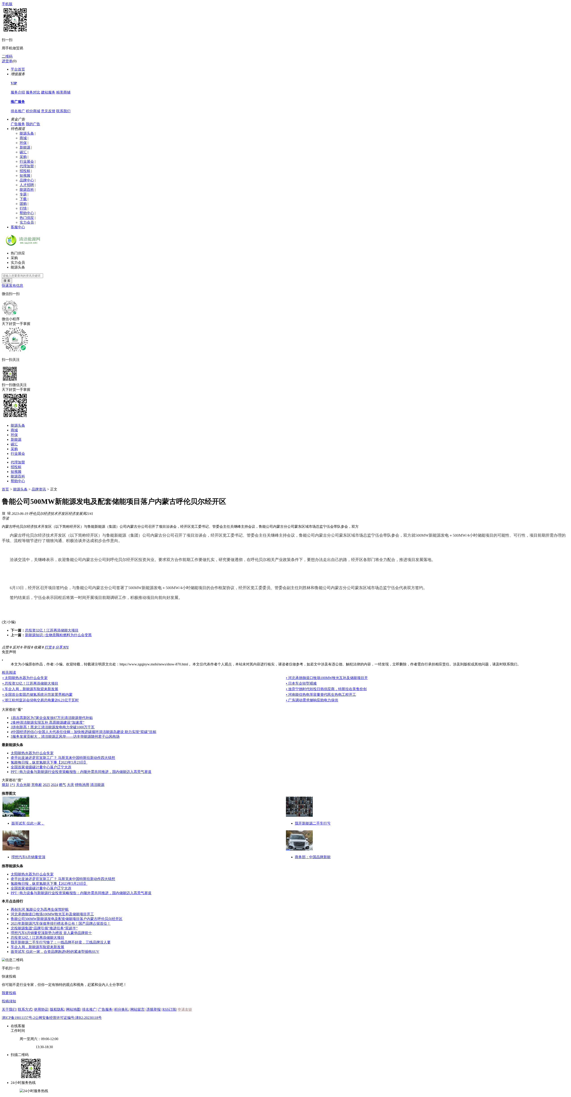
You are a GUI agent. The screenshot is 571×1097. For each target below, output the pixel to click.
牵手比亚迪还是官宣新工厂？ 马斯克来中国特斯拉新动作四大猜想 (63, 758)
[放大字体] (3, 513)
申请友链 (185, 1009)
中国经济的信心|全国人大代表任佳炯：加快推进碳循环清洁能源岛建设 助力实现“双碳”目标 (83, 732)
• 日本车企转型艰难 (301, 683)
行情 (23, 208)
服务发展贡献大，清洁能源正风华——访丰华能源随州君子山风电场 (65, 736)
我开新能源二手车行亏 (313, 823)
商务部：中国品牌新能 (313, 857)
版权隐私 (57, 1009)
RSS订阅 (169, 1009)
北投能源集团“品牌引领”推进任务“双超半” (44, 928)
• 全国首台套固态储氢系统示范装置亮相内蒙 (37, 694)
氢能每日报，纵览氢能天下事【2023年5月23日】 (49, 762)
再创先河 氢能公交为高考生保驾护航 (40, 909)
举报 (28, 647)
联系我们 (63, 111)
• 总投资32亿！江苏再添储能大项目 (30, 683)
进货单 (7, 61)
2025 (46, 785)
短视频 (25, 175)
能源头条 (27, 133)
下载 (23, 199)
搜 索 (7, 280)
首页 (5, 489)
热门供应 (27, 218)
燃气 (62, 785)
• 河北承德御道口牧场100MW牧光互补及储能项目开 (327, 678)
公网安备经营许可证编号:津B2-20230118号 (68, 1018)
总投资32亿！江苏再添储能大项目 (52, 630)
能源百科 (27, 189)
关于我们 (9, 1009)
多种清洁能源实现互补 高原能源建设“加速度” (47, 722)
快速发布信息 (12, 285)
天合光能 (23, 785)
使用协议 (41, 1009)
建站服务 (48, 92)
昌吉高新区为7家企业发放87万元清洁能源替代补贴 (52, 718)
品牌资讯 (39, 489)
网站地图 (73, 1009)
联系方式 (25, 1009)
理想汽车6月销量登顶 (28, 857)
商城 (23, 138)
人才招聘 (27, 185)
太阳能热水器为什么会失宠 (32, 753)
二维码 (7, 56)
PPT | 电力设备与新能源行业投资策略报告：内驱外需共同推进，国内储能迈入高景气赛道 (81, 772)
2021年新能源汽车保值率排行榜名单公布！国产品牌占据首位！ (61, 923)
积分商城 (33, 111)
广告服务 (18, 124)
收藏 (39, 647)
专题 (23, 194)
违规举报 (153, 1009)
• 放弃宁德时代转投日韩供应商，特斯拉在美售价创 (326, 689)
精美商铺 (63, 92)
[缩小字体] (9, 513)
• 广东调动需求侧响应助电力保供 (312, 700)
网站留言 (137, 1009)
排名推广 (18, 111)
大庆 (70, 785)
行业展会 (27, 161)
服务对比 (33, 92)
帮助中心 (27, 213)
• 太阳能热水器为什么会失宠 (25, 678)
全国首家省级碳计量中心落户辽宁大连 (41, 767)
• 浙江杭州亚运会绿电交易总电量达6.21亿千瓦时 (40, 700)
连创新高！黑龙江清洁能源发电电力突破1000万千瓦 (53, 727)
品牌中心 (27, 180)
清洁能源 (97, 785)
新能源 (25, 147)
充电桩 (36, 785)
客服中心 (18, 227)
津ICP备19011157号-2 (18, 1018)
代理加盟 (27, 166)
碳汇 (23, 152)
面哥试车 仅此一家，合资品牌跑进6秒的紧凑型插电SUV (55, 952)
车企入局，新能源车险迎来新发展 (37, 947)
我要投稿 (9, 993)
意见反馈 (48, 111)
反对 (17, 647)
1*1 (12, 785)
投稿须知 (9, 1001)
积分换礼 (121, 1009)
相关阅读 (9, 672)
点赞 (7, 647)
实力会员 (27, 222)
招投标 (25, 171)
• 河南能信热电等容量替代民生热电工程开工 (321, 694)
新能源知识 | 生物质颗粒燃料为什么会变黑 (58, 635)
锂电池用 (82, 785)
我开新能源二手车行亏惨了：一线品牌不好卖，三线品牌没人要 (61, 942)
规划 (5, 785)
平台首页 (18, 69)
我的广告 (33, 124)
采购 (23, 157)
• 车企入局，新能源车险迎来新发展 (30, 689)
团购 (23, 204)
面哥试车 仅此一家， (27, 823)
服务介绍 (18, 92)
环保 (23, 143)
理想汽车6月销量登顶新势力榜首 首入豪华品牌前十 (51, 933)
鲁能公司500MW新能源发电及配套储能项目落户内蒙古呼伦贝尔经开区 (66, 919)
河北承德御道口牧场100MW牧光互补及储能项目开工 (52, 914)
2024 (54, 785)
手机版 (7, 4)
